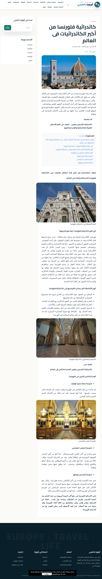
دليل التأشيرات (67, 560)
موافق (46, 574)
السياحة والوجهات (66, 557)
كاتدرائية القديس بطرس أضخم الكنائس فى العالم (71, 369)
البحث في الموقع (17, 564)
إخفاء (81, 136)
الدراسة (29, 2)
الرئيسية (60, 2)
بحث (7, 27)
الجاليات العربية (58, 7)
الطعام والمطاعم (66, 564)
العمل (9, 2)
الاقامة (23, 2)
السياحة (35, 2)
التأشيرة (42, 2)
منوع (44, 7)
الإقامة (29, 56)
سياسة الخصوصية (56, 574)
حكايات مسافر (51, 2)
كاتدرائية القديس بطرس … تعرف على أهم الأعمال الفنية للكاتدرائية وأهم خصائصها (71, 126)
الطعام (50, 7)
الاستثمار (16, 2)
